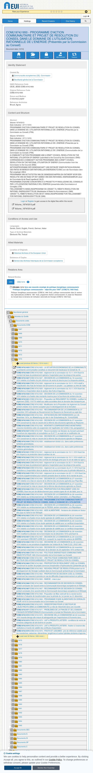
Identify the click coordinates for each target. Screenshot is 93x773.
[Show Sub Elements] (13, 330)
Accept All (17, 768)
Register (31, 201)
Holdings (27, 21)
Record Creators (48, 21)
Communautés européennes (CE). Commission (32, 75)
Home (10, 21)
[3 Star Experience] (56, 11)
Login (85, 16)
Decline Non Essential (46, 768)
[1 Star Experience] (51, 11)
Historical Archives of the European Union (30, 253)
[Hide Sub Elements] (8, 312)
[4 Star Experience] (59, 11)
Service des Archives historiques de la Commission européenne (38, 260)
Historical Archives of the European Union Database (25, 6)
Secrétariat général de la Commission (28, 79)
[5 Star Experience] (62, 11)
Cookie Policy (55, 759)
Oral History (70, 21)
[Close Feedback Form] (86, 11)
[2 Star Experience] (54, 11)
